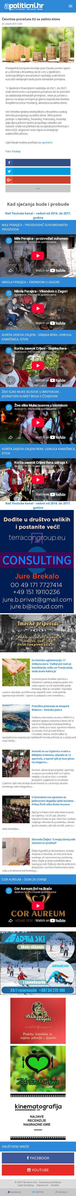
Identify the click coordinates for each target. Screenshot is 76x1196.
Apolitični (24, 6)
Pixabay (16, 151)
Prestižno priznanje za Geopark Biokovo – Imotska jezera (50, 707)
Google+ (63, 1192)
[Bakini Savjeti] (38, 1021)
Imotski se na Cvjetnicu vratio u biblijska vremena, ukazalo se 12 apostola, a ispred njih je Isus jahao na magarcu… (53, 757)
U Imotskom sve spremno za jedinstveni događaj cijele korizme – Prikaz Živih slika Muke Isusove (53, 801)
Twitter (39, 1192)
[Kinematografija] (38, 1117)
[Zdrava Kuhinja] (38, 1069)
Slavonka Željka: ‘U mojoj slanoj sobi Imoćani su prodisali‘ (53, 841)
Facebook (39, 1157)
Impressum (42, 1185)
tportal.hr (47, 142)
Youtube (40, 1169)
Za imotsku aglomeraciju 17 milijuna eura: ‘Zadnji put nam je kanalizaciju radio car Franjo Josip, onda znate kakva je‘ (52, 666)
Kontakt (55, 1185)
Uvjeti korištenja (25, 1185)
